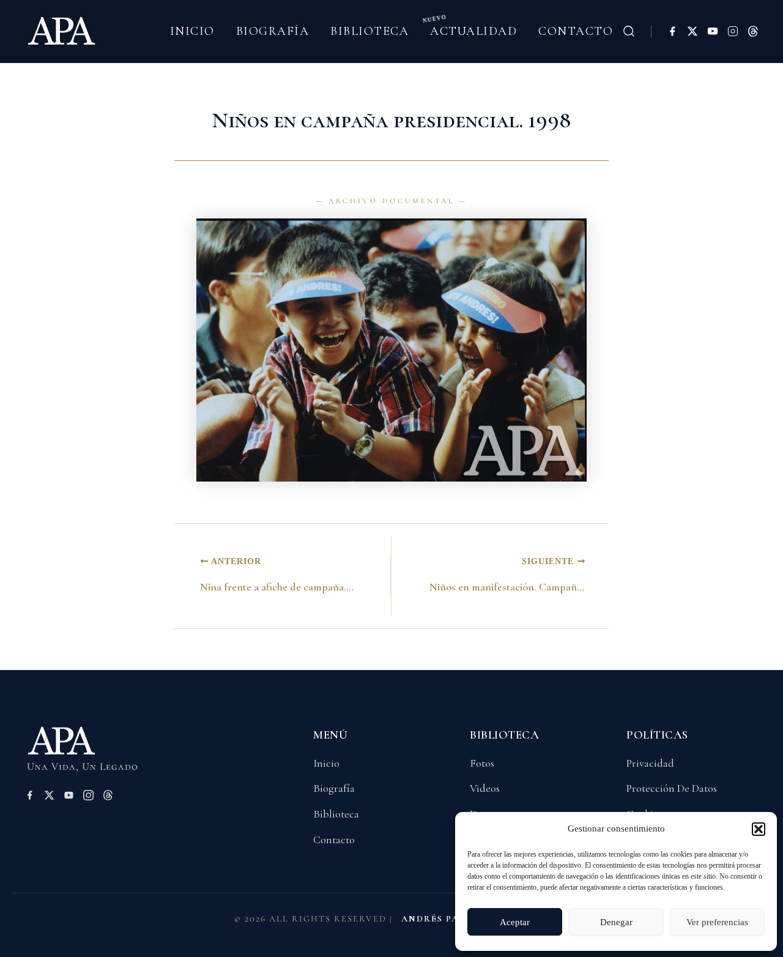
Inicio (192, 31)
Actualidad (473, 31)
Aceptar (515, 922)
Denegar (616, 922)
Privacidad (650, 763)
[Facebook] (672, 31)
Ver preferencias (717, 922)
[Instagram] (732, 31)
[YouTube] (712, 31)
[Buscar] (629, 31)
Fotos (482, 763)
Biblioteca (369, 31)
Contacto (575, 31)
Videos (485, 788)
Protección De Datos (671, 788)
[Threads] (753, 31)
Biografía (273, 31)
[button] (758, 829)
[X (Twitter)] (692, 31)
